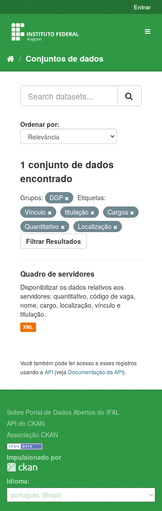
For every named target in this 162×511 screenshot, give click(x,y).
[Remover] (67, 198)
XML (28, 327)
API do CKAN (26, 423)
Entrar (142, 7)
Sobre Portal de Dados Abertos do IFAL (63, 412)
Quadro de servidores (57, 274)
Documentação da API (95, 372)
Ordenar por (38, 124)
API (49, 372)
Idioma (17, 480)
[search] (129, 95)
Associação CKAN (32, 434)
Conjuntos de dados (65, 58)
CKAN (22, 467)
